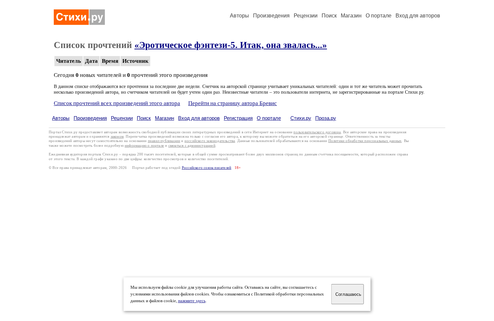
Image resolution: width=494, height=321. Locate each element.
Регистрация (238, 118)
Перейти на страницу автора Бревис (232, 103)
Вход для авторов (418, 15)
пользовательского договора (317, 132)
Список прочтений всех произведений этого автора (117, 103)
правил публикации (164, 141)
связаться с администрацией (191, 145)
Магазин (351, 15)
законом (117, 136)
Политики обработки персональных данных (365, 141)
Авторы (239, 15)
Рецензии (306, 15)
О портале (269, 118)
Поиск (329, 15)
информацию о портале (144, 145)
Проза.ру (325, 118)
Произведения (271, 15)
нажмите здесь (192, 301)
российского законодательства (209, 141)
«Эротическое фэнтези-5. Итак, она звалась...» (230, 45)
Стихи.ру (300, 118)
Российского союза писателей (206, 168)
